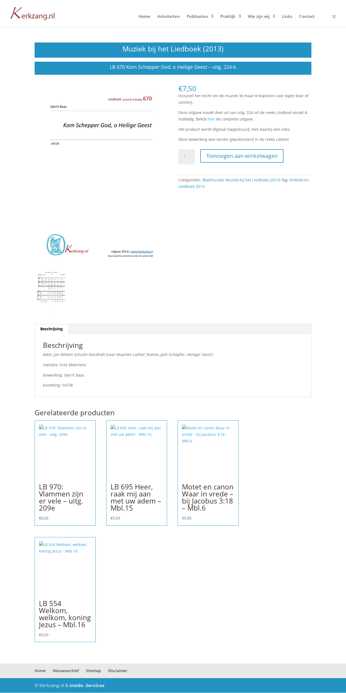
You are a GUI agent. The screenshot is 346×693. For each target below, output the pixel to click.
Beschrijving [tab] (51, 328)
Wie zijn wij (259, 16)
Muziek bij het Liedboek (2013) (173, 49)
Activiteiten (168, 16)
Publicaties (197, 16)
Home (144, 16)
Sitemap (93, 670)
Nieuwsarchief (66, 670)
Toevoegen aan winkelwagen (242, 155)
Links (287, 16)
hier (211, 119)
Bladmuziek (213, 179)
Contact (307, 16)
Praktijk (227, 16)
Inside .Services (86, 685)
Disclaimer (117, 670)
